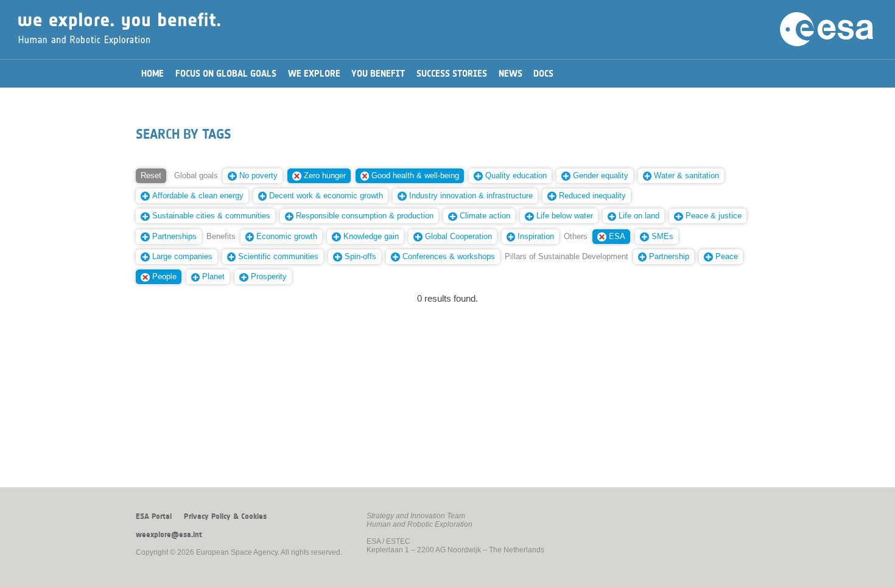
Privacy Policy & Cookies (225, 516)
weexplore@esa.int (169, 535)
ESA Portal (154, 516)
